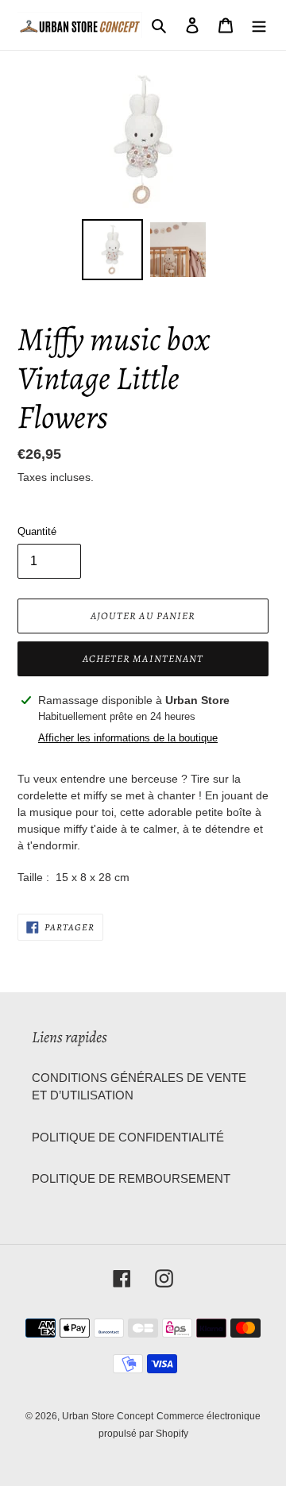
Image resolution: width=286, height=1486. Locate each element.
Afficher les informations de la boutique (128, 738)
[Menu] (259, 25)
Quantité (36, 531)
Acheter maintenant (143, 658)
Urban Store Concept (107, 1416)
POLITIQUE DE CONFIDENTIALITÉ (128, 1137)
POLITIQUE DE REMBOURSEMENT (131, 1178)
